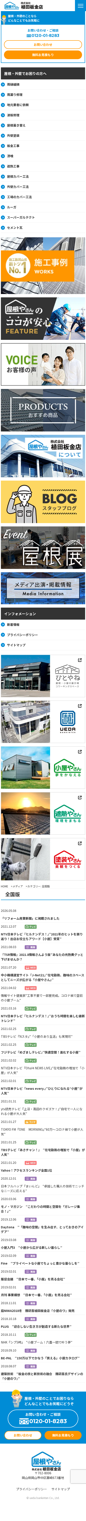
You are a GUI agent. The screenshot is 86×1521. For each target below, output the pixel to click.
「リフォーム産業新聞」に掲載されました (30, 918)
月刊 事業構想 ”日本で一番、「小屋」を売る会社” (36, 1295)
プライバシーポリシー (22, 635)
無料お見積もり (43, 54)
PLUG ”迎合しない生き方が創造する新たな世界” (36, 1326)
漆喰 (10, 156)
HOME (4, 886)
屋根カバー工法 (18, 176)
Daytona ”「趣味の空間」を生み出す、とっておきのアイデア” (42, 1229)
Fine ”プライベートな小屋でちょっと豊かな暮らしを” (40, 1263)
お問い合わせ (43, 44)
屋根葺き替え (16, 125)
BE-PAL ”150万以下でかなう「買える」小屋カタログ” (40, 1358)
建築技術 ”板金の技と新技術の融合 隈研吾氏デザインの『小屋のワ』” (42, 1376)
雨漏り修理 (14, 94)
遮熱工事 (13, 166)
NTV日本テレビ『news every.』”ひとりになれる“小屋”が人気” (41, 1090)
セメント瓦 (14, 227)
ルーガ (11, 207)
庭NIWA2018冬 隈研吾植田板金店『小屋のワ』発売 (38, 1310)
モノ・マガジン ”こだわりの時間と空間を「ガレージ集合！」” (40, 1208)
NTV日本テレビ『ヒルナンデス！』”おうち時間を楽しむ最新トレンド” (43, 1018)
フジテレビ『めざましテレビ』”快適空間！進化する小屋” (40, 1052)
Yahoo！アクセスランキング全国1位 (26, 1170)
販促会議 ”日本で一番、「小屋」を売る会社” (33, 1279)
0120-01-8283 (45, 35)
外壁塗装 (13, 135)
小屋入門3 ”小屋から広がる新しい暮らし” (31, 1247)
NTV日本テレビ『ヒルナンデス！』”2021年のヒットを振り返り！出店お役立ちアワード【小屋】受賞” (42, 936)
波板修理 (13, 115)
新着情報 (13, 624)
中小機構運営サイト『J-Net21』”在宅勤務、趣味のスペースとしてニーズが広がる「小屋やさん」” (42, 977)
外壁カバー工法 (18, 186)
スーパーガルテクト (21, 217)
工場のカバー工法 (19, 197)
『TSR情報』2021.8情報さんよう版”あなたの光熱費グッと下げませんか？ (42, 956)
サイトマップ (16, 645)
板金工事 (13, 145)
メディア (18, 886)
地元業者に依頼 (18, 105)
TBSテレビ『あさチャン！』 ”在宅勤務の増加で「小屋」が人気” (43, 1152)
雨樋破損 (13, 84)
